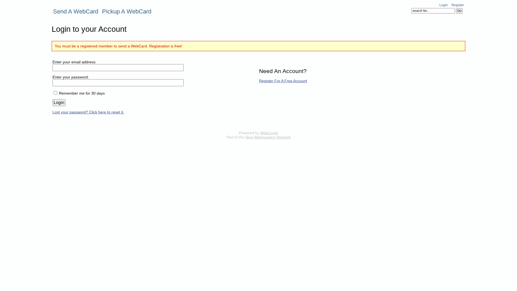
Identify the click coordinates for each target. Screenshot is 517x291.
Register (458, 5)
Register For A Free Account (283, 81)
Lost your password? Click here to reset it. (88, 112)
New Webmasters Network (268, 137)
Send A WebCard (75, 11)
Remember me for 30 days (82, 93)
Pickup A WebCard (126, 11)
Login (443, 5)
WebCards (269, 133)
